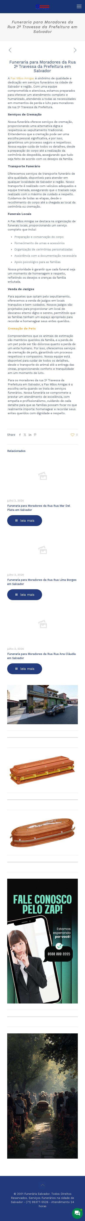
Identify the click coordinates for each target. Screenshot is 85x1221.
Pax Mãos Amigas (22, 78)
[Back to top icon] (42, 1185)
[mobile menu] (79, 6)
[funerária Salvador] (42, 6)
